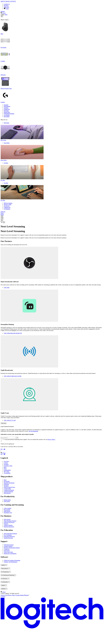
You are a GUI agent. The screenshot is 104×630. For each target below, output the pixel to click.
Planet (2, 214)
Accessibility (7, 473)
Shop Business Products (10, 521)
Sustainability (7, 470)
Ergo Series (7, 501)
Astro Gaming (7, 508)
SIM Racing (7, 511)
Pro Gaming (7, 509)
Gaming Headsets (8, 491)
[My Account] (2, 220)
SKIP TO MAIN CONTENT (8, 1)
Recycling (6, 471)
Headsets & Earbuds (9, 483)
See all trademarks (33, 431)
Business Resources (9, 526)
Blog (5, 467)
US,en (4, 13)
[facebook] (4, 449)
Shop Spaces (7, 519)
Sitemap (26, 595)
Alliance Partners (8, 525)
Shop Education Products (10, 533)
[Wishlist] (2, 218)
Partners (6, 523)
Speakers (6, 485)
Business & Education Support (12, 547)
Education (6, 7)
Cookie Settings (20, 595)
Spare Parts (7, 550)
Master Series (7, 500)
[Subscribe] (17, 438)
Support (3, 11)
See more (3, 423)
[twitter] (3, 449)
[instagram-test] (1, 449)
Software (3, 211)
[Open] (4, 222)
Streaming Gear (8, 512)
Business (6, 5)
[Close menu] (2, 16)
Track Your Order (8, 552)
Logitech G (7, 4)
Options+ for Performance (10, 562)
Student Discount (8, 538)
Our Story (6, 461)
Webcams (6, 484)
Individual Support (8, 544)
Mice (5, 480)
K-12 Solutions (8, 535)
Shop (2, 14)
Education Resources (9, 536)
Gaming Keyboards (9, 490)
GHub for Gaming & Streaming (12, 560)
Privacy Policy (11, 595)
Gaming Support (8, 546)
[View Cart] (2, 222)
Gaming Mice (7, 488)
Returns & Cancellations (10, 553)
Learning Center (8, 465)
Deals (2, 213)
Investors (6, 464)
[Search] (2, 216)
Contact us (6, 549)
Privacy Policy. (51, 439)
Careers (6, 463)
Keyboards (7, 481)
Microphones (7, 493)
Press (5, 468)
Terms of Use (4, 595)
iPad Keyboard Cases (9, 487)
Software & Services (9, 522)
